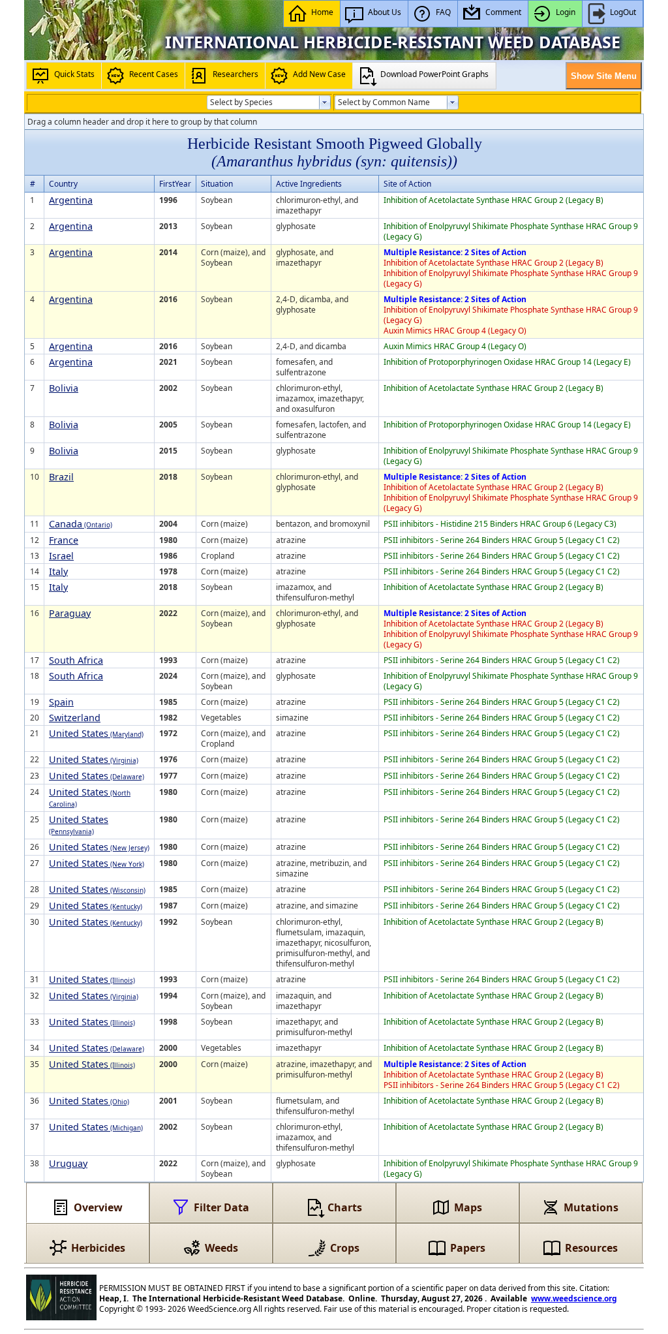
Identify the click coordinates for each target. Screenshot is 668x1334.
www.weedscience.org (574, 1298)
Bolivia (63, 388)
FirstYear (175, 183)
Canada (80, 524)
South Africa (76, 660)
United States (96, 733)
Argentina (71, 200)
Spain (61, 702)
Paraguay (70, 613)
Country (63, 183)
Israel (61, 556)
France (63, 540)
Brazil (61, 477)
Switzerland (74, 717)
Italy (58, 571)
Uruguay (68, 1163)
